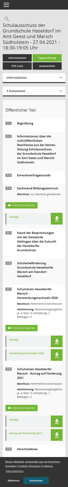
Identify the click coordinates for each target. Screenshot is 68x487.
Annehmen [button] (36, 480)
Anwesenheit (47, 66)
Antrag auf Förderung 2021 (25, 433)
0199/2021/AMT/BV (23, 328)
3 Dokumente (16, 91)
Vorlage (13, 217)
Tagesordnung (47, 58)
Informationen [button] (14, 471)
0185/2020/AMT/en (23, 205)
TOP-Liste (17, 66)
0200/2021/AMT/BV (23, 408)
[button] (57, 219)
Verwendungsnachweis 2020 (26, 353)
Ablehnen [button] (14, 480)
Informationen (17, 58)
